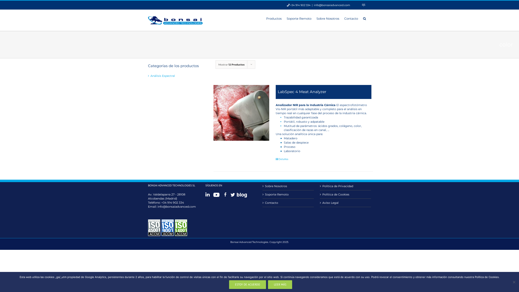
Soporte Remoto (277, 194)
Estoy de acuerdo (247, 284)
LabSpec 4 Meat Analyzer (302, 91)
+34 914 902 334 (172, 202)
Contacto (271, 203)
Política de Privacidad (337, 186)
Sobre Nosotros (276, 186)
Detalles (283, 159)
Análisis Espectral (162, 76)
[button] (364, 18)
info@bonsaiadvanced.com (332, 5)
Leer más (280, 284)
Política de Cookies (335, 194)
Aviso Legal (330, 203)
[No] (514, 282)
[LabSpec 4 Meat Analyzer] (241, 113)
